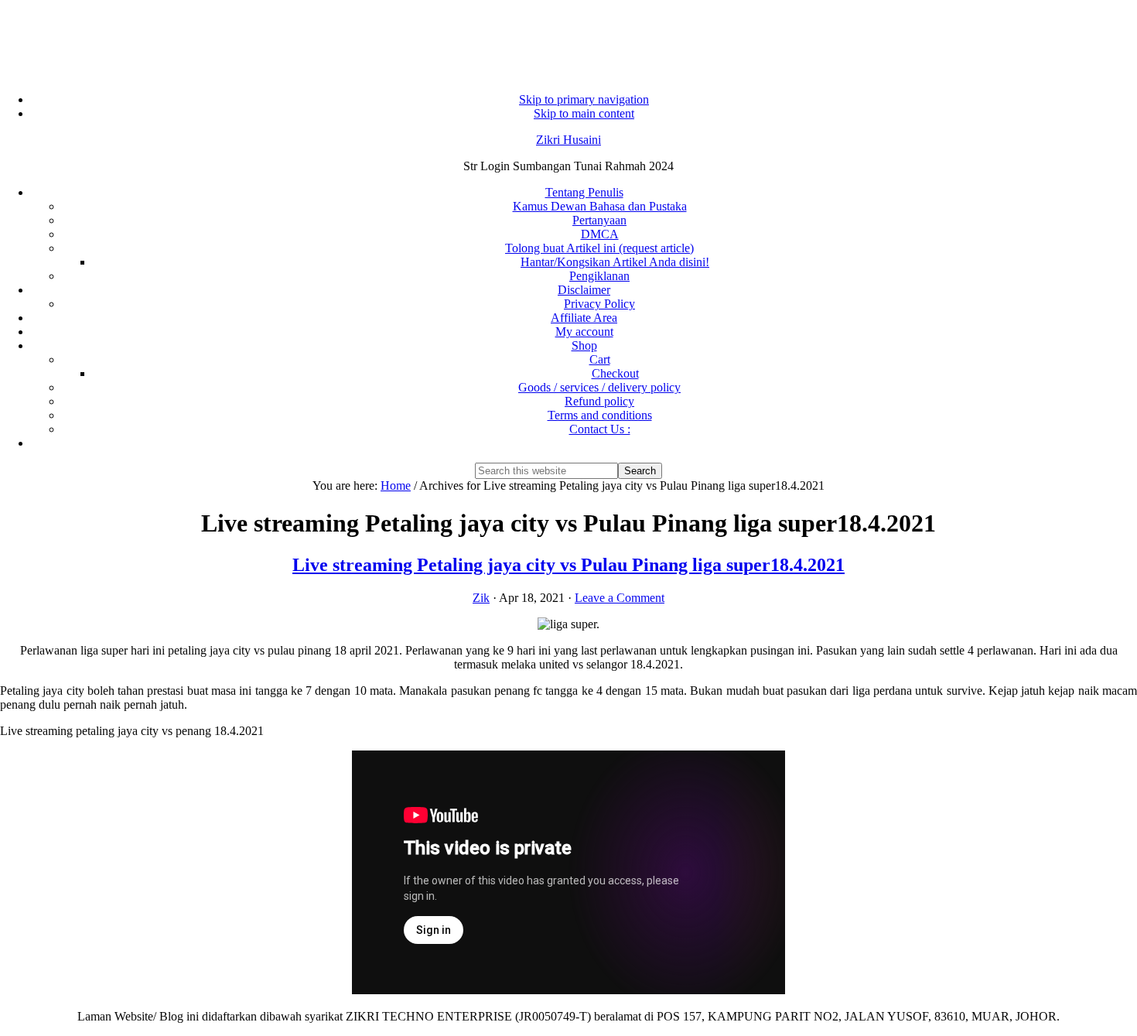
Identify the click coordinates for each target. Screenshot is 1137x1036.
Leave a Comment (619, 597)
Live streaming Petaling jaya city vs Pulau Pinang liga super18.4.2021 (568, 565)
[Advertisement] (568, 38)
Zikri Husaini (568, 139)
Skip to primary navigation (584, 99)
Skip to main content (584, 113)
